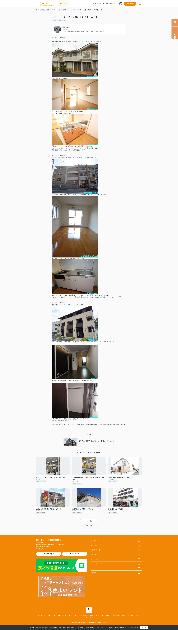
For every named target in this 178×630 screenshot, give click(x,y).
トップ (92, 3)
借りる (62, 3)
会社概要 (93, 572)
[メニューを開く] (140, 4)
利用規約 (124, 615)
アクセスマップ (95, 568)
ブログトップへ (89, 525)
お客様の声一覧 (95, 550)
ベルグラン (70, 305)
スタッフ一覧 (95, 545)
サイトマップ (89, 617)
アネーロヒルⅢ (87, 41)
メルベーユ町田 (78, 157)
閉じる (144, 627)
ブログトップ (95, 554)
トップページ (95, 541)
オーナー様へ (99, 3)
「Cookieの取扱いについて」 (120, 627)
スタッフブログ (56, 20)
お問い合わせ (130, 3)
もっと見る (89, 521)
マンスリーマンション (109, 3)
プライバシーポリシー (135, 615)
